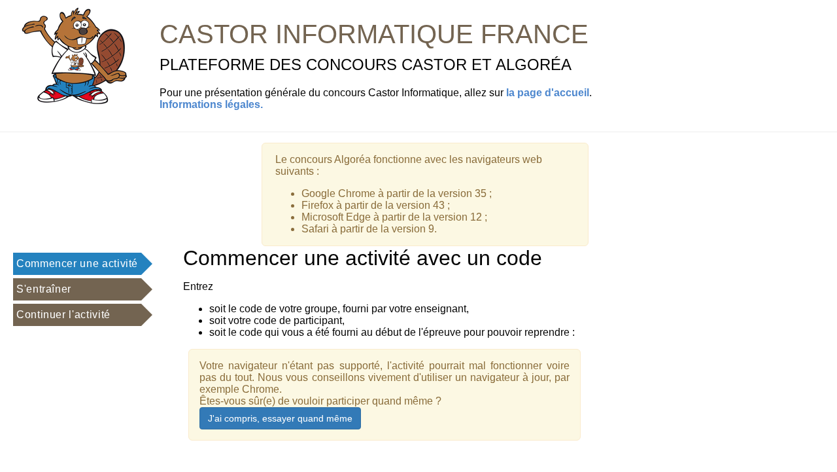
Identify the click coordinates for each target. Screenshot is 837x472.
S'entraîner (43, 289)
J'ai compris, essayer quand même (280, 418)
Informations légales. (211, 104)
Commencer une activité (77, 263)
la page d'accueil (547, 92)
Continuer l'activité (63, 314)
